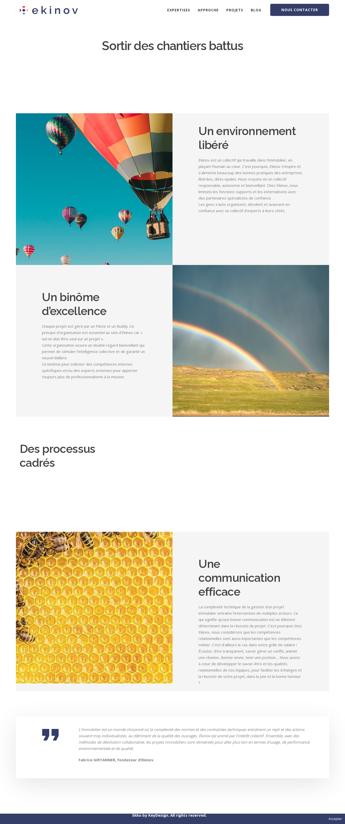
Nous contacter (299, 10)
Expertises (178, 10)
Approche (208, 10)
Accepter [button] (335, 818)
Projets (234, 10)
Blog (256, 10)
